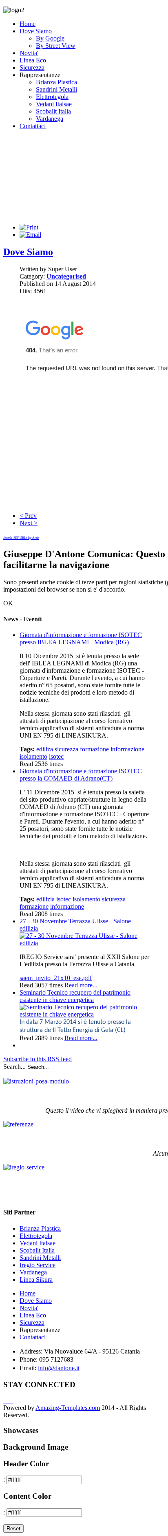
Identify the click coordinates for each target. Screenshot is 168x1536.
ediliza (44, 749)
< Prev (28, 515)
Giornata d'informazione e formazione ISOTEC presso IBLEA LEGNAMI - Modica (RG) (81, 638)
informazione (127, 749)
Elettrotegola (52, 96)
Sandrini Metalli (56, 89)
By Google (50, 38)
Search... (14, 1066)
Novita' (29, 52)
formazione (94, 749)
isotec (56, 756)
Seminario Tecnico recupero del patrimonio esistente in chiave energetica (75, 996)
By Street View (55, 45)
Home (27, 23)
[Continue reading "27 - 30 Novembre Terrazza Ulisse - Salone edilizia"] (84, 943)
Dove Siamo (36, 31)
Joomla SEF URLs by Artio (21, 538)
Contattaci (33, 125)
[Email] (30, 234)
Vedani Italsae (54, 104)
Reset (13, 1528)
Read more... (80, 985)
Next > (29, 522)
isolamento (33, 756)
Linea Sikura (36, 1279)
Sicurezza (32, 67)
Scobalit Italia (53, 111)
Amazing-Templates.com (67, 1407)
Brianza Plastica (56, 82)
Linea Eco (33, 60)
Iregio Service (37, 1264)
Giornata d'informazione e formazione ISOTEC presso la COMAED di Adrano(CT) (81, 775)
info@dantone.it (59, 1367)
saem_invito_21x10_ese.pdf (56, 977)
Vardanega (49, 118)
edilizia (45, 899)
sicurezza (66, 749)
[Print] (29, 227)
